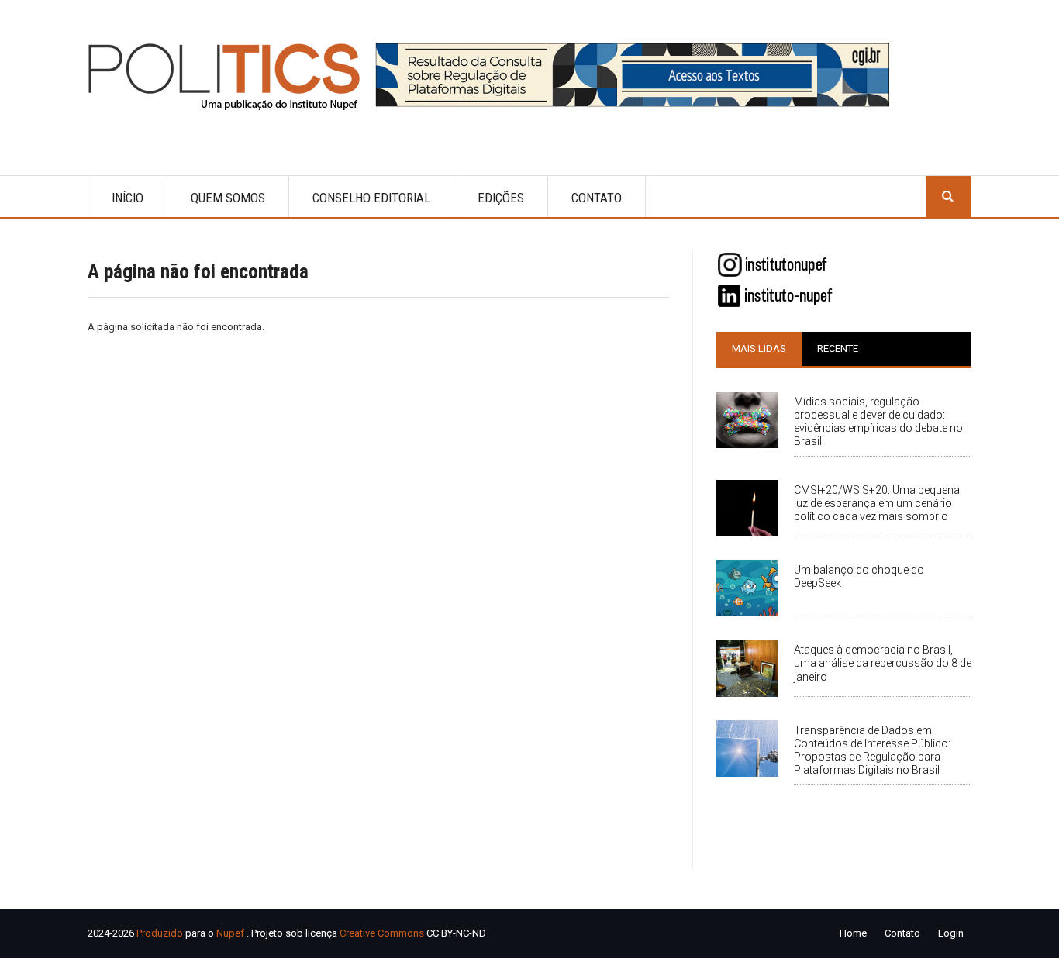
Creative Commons (382, 933)
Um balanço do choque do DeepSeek (859, 576)
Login (951, 933)
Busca (948, 196)
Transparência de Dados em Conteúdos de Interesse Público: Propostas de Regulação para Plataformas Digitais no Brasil (872, 750)
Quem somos (228, 197)
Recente (837, 348)
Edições (501, 197)
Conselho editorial (371, 197)
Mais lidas (759, 348)
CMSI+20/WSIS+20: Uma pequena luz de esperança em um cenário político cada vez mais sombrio (877, 503)
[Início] (230, 76)
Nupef (230, 933)
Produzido (159, 933)
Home (853, 933)
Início (127, 197)
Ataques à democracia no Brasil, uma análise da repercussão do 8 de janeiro (882, 662)
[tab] (759, 349)
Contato (596, 197)
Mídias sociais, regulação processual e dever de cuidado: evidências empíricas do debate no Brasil (878, 421)
